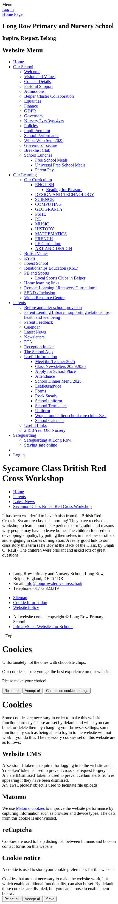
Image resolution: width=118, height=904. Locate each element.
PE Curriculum (48, 243)
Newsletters (34, 337)
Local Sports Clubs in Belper (60, 278)
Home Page (12, 14)
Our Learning (25, 175)
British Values (36, 253)
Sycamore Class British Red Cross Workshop (52, 506)
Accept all (33, 691)
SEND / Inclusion (39, 292)
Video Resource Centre (44, 297)
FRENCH (44, 238)
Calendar (32, 327)
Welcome (32, 71)
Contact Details (37, 81)
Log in (8, 9)
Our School (23, 66)
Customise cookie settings (67, 691)
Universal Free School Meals (60, 165)
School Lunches (38, 155)
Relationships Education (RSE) (51, 268)
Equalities (32, 101)
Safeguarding (24, 435)
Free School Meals (51, 160)
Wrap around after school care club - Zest (70, 415)
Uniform (42, 410)
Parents (19, 302)
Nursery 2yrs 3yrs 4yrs (44, 120)
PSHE (40, 214)
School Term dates (51, 405)
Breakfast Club (37, 150)
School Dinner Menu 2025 (58, 381)
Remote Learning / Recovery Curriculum (59, 288)
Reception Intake (39, 346)
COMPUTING (48, 204)
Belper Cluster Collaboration (49, 96)
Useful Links (35, 425)
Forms (40, 391)
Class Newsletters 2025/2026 (60, 366)
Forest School (36, 263)
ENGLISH (44, 184)
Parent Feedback (38, 322)
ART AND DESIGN (53, 248)
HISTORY (44, 229)
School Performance (41, 135)
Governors (33, 116)
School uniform (48, 401)
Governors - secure (40, 145)
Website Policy (26, 607)
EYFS (29, 258)
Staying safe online (40, 445)
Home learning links (41, 283)
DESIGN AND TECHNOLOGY (64, 194)
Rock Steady (46, 396)
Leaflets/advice (48, 386)
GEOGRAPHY (49, 209)
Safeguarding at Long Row (47, 440)
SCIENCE (44, 199)
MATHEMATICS (51, 233)
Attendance (45, 376)
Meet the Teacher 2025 (55, 361)
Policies (31, 125)
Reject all (11, 691)
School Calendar (49, 420)
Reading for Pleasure (64, 189)
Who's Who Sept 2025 (43, 140)
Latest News (35, 332)
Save (50, 899)
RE (38, 219)
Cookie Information (30, 602)
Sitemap (20, 597)
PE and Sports (36, 273)
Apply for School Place (55, 371)
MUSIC (42, 224)
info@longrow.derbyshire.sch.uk (54, 583)
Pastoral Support (38, 86)
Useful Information (40, 356)
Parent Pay (44, 170)
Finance (31, 106)
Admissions (34, 91)
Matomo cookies (30, 808)
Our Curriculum (38, 179)
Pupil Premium (37, 130)
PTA (28, 342)
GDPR (30, 111)
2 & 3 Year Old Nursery (45, 430)
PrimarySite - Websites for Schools (43, 626)
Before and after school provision (53, 307)
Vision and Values (39, 76)
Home (18, 62)
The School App (38, 351)
